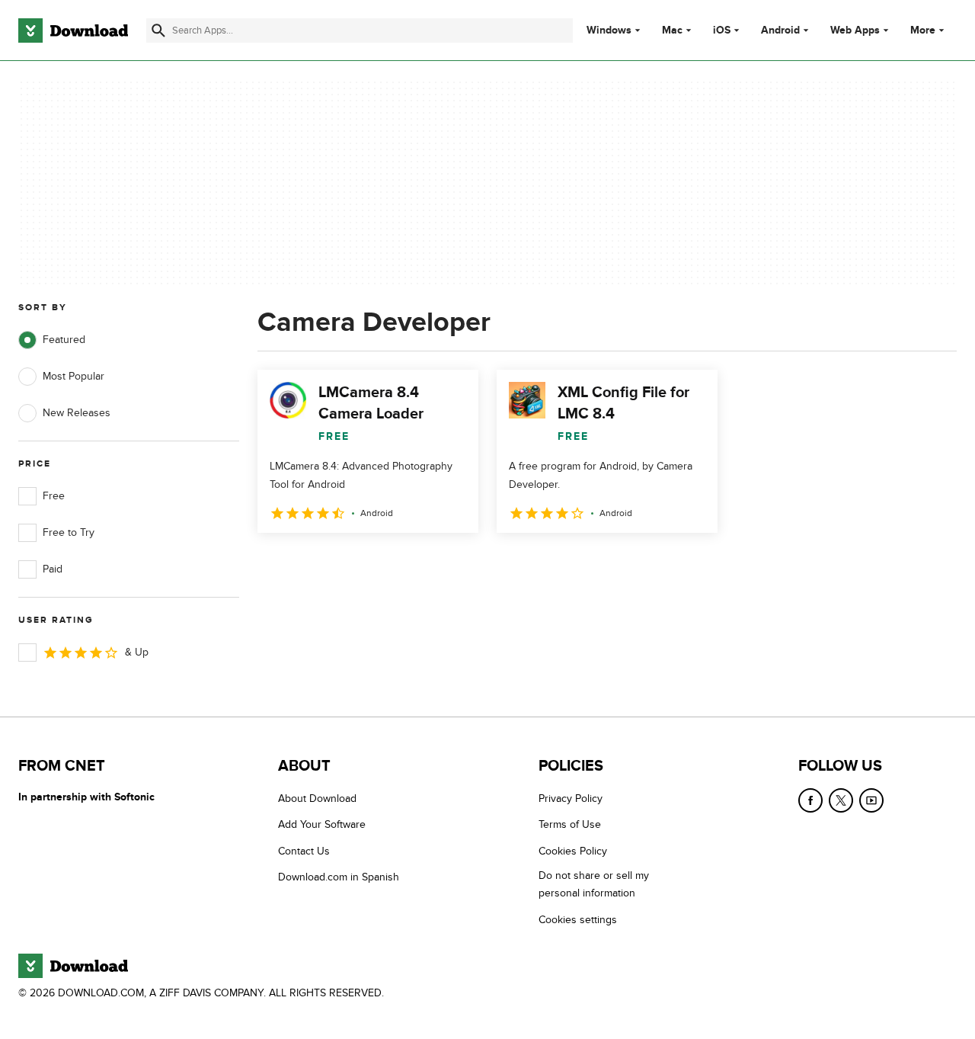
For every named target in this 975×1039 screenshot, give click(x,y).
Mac (672, 30)
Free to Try (68, 532)
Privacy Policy (571, 798)
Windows (609, 30)
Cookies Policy (573, 851)
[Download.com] (73, 30)
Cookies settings (578, 919)
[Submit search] (158, 30)
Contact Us (304, 851)
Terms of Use (570, 824)
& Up (137, 652)
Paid (52, 569)
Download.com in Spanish (338, 877)
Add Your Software (322, 824)
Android (780, 30)
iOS (721, 30)
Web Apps (855, 30)
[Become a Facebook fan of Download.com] (810, 800)
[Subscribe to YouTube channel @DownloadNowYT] (871, 800)
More (922, 30)
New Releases (76, 412)
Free (54, 495)
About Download (317, 798)
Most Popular (73, 376)
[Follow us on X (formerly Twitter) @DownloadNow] (841, 800)
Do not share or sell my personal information (594, 884)
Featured (64, 339)
